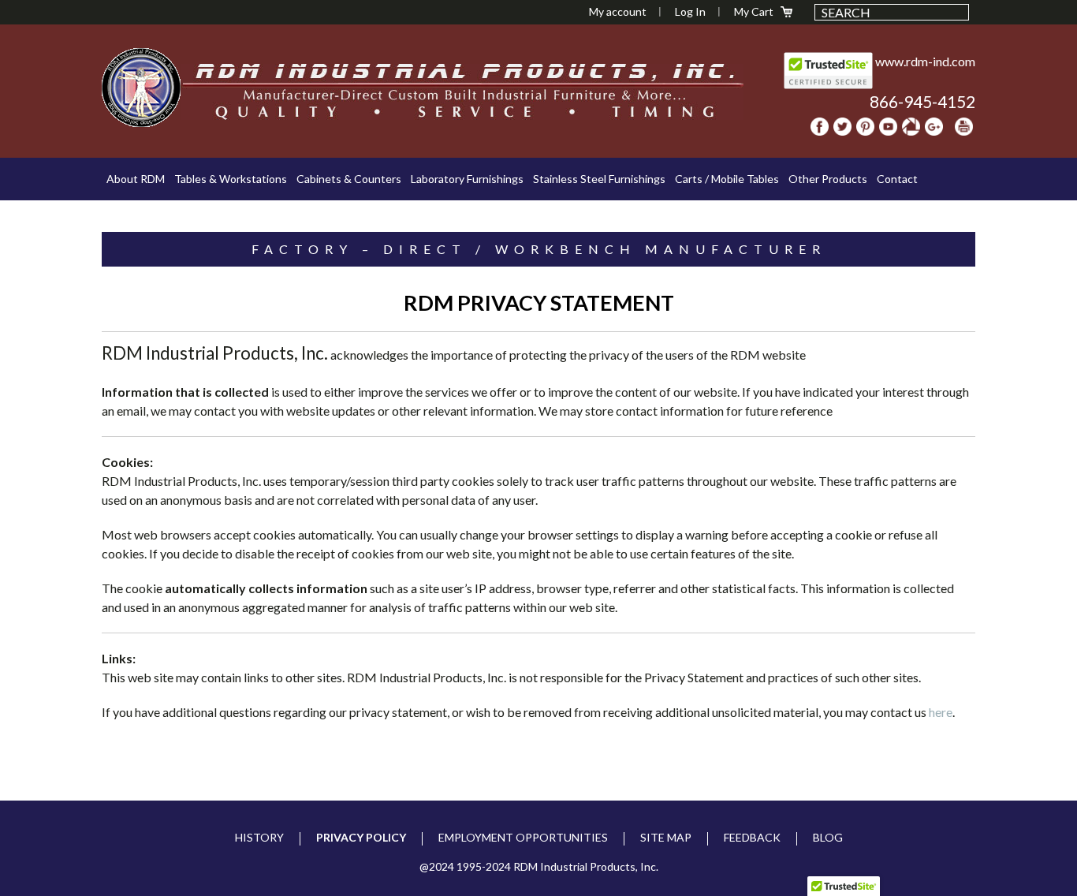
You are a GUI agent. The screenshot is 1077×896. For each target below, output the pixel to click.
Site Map (665, 837)
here (940, 711)
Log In (690, 11)
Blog (828, 837)
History (259, 837)
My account (618, 11)
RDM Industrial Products (141, 87)
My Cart (753, 11)
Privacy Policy (361, 837)
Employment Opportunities (523, 837)
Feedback (752, 837)
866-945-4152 (922, 101)
